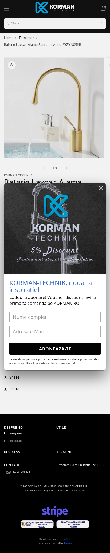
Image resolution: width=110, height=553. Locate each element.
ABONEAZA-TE (55, 349)
